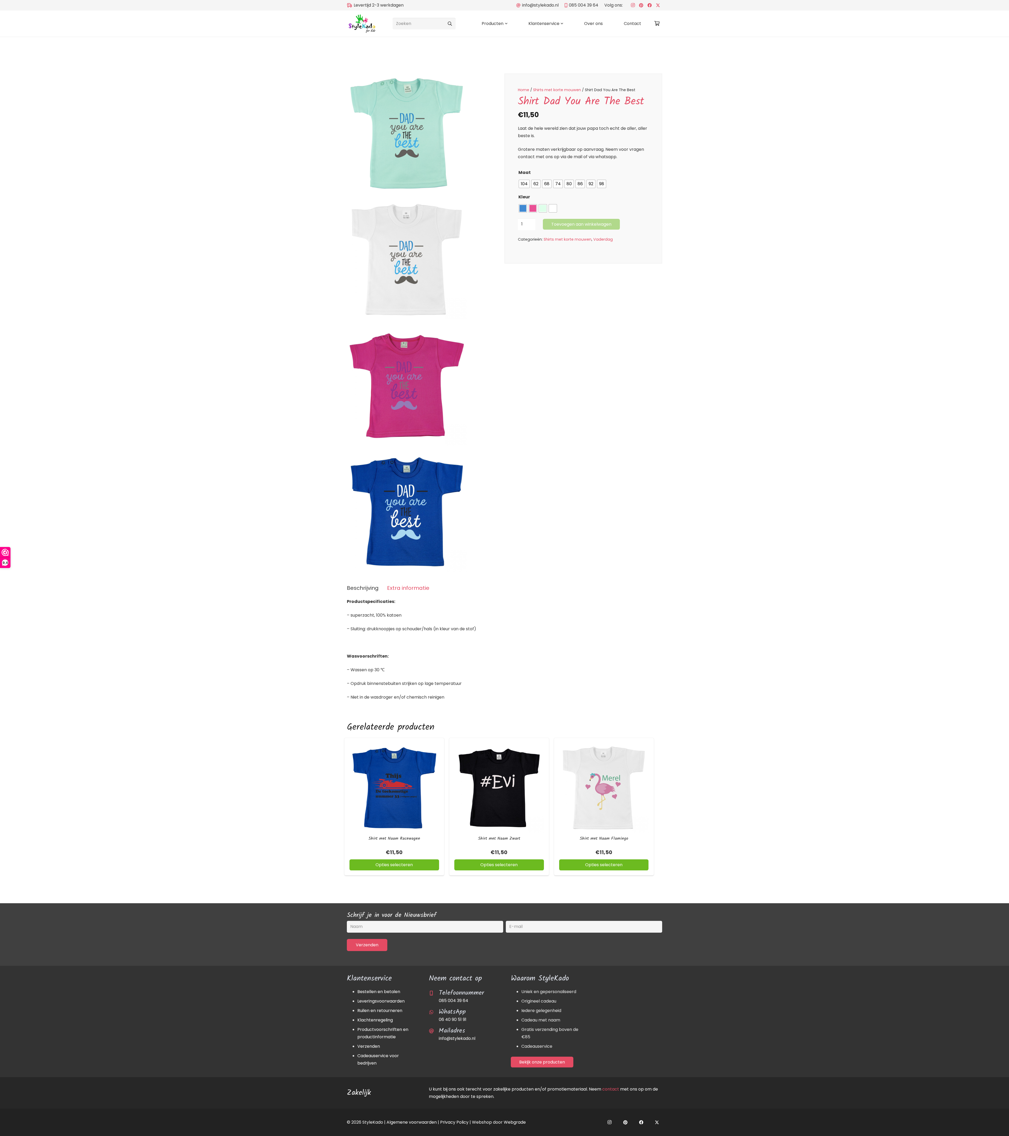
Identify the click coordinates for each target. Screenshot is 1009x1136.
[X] (658, 5)
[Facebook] (649, 5)
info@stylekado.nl (457, 1038)
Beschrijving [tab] (363, 588)
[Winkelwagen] (657, 24)
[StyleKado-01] (362, 23)
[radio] (524, 184)
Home (523, 89)
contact (610, 1089)
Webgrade (515, 1122)
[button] (505, 24)
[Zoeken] (450, 24)
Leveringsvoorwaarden (381, 1001)
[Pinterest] (641, 5)
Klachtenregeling (375, 1020)
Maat (524, 172)
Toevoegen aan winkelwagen (581, 224)
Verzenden (368, 1046)
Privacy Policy (454, 1122)
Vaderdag (603, 239)
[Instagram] (633, 5)
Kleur (524, 197)
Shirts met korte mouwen (557, 89)
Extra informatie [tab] (408, 588)
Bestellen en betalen (378, 992)
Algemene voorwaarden (412, 1122)
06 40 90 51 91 (452, 1019)
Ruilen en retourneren (379, 1011)
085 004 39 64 (453, 1001)
